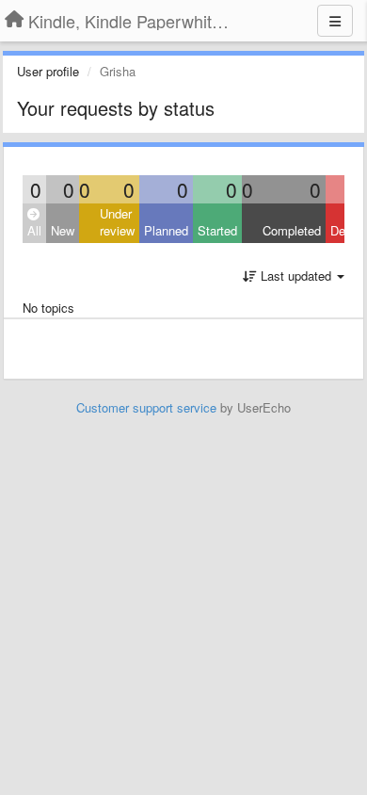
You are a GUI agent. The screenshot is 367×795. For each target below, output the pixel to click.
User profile (48, 71)
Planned (166, 230)
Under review (117, 222)
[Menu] (335, 21)
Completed (292, 230)
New (62, 230)
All (34, 230)
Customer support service (146, 407)
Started (217, 230)
